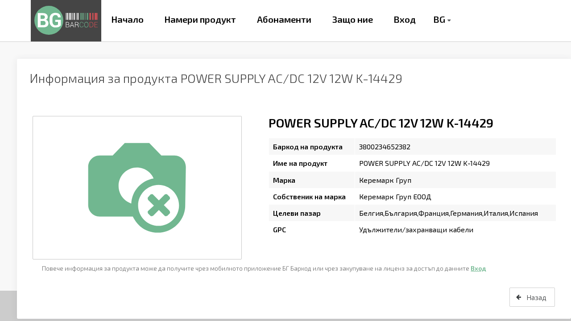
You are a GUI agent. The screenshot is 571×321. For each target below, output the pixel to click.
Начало (127, 19)
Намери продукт (200, 19)
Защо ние (352, 19)
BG (439, 19)
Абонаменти (284, 19)
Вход (404, 19)
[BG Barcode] (66, 20)
